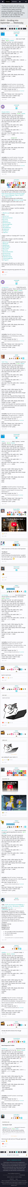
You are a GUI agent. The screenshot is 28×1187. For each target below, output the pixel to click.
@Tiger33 (5, 230)
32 (12, 28)
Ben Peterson (5, 39)
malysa (16, 585)
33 (14, 28)
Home (3, 1)
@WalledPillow (6, 247)
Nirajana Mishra (6, 112)
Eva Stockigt (5, 595)
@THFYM (5, 219)
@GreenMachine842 (8, 252)
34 (16, 28)
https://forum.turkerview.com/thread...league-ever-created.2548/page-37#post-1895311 (13, 194)
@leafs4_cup (6, 213)
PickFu (3, 441)
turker (16, 666)
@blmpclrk (5, 221)
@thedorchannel (7, 256)
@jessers (5, 232)
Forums (8, 1)
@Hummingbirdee (7, 224)
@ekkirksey (6, 229)
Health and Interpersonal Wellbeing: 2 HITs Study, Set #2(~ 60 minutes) (13, 905)
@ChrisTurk (9, 197)
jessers (16, 768)
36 (21, 28)
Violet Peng (4, 362)
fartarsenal (16, 566)
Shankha (4, 952)
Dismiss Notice (26, 5)
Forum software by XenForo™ (14, 1173)
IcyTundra (16, 179)
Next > (24, 28)
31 (9, 28)
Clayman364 (16, 32)
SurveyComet (5, 287)
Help (17, 1179)
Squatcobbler (16, 509)
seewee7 (16, 945)
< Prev (2, 28)
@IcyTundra (6, 226)
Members (14, 1)
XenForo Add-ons (10, 1177)
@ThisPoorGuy (6, 222)
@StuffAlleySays (7, 227)
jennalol (16, 541)
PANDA (12, 40)
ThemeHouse (22, 1175)
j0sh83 (16, 355)
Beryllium (12, 1179)
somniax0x (16, 105)
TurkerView (22, 90)
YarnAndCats (16, 1038)
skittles (16, 686)
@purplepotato (7, 255)
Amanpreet (4, 1048)
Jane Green (4, 830)
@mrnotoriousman (8, 218)
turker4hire (16, 1114)
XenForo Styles (18, 1177)
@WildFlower (6, 245)
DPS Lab (10, 908)
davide (16, 898)
